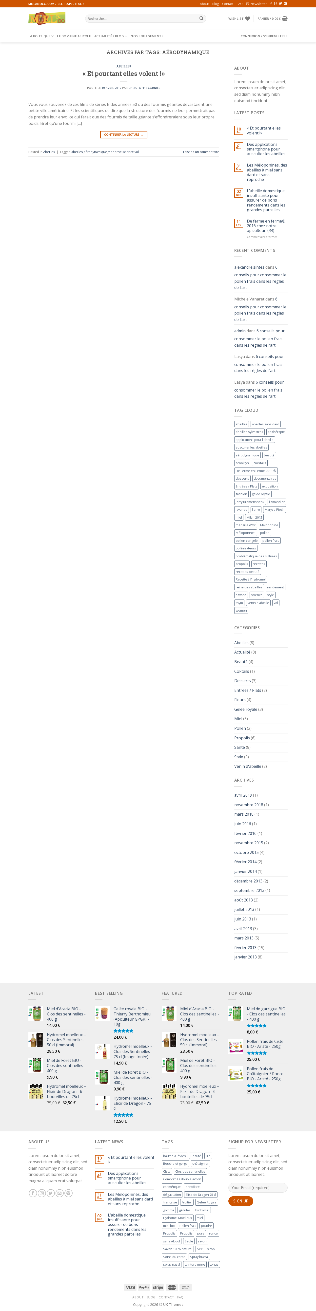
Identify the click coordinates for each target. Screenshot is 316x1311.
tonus (214, 1264)
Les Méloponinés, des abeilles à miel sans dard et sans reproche (267, 172)
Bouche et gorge (175, 1163)
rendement (275, 587)
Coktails (241, 671)
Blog (215, 3)
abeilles (77, 152)
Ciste (167, 1171)
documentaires (265, 478)
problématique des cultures (256, 556)
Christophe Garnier (144, 88)
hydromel (202, 1210)
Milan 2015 (254, 517)
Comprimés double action (182, 1179)
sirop (211, 1249)
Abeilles (124, 66)
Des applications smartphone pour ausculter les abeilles (266, 149)
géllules (185, 1210)
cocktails (260, 463)
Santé (239, 747)
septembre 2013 (249, 890)
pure (200, 1233)
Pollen (240, 728)
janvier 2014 (245, 871)
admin (240, 331)
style (270, 595)
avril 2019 (243, 795)
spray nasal (171, 1264)
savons (241, 595)
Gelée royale (245, 709)
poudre (206, 1225)
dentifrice (192, 1186)
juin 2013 (242, 919)
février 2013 (245, 947)
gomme (168, 1210)
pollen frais (270, 540)
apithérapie (276, 432)
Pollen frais (187, 1225)
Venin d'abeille (247, 766)
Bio (208, 1156)
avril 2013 (243, 928)
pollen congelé (247, 540)
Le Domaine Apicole (74, 36)
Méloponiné (269, 525)
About (204, 3)
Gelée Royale (207, 1202)
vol (137, 152)
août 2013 (243, 900)
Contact (227, 3)
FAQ (240, 3)
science (128, 152)
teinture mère (195, 1264)
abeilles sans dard (265, 424)
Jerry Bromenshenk (250, 502)
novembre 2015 (248, 842)
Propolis (242, 738)
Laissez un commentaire (201, 152)
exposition (270, 486)
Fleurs (240, 699)
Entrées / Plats (246, 486)
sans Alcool (171, 1241)
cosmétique (172, 1186)
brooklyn (242, 463)
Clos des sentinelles (190, 1171)
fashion (241, 494)
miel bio (169, 1225)
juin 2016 (242, 823)
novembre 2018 (248, 804)
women (241, 610)
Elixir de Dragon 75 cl (201, 1194)
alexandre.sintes (249, 267)
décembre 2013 (248, 881)
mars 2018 (244, 814)
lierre (256, 509)
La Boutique (39, 36)
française (170, 1202)
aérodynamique (95, 152)
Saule (189, 1241)
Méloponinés (246, 532)
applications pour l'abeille (255, 439)
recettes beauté (247, 571)
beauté (269, 455)
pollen (265, 532)
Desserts (242, 680)
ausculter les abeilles (251, 447)
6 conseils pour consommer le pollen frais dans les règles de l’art (260, 277)
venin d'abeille (258, 602)
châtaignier (200, 1163)
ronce (213, 1233)
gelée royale (261, 494)
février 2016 (245, 833)
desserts (242, 478)
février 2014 (245, 861)
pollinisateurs (246, 548)
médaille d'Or (246, 525)
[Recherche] (201, 19)
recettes (259, 564)
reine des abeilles (249, 587)
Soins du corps (174, 1257)
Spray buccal (199, 1257)
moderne (115, 152)
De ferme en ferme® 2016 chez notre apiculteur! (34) (266, 226)
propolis (242, 564)
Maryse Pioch (274, 509)
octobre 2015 (246, 852)
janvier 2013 (245, 957)
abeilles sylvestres (249, 432)
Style (238, 757)
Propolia (169, 1233)
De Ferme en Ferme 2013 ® (256, 470)
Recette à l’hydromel (251, 579)
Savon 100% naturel (177, 1249)
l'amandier (277, 502)
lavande (241, 509)
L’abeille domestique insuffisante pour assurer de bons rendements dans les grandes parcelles (266, 200)
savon (202, 1241)
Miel (238, 718)
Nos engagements (147, 36)
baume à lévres (174, 1156)
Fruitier (187, 1202)
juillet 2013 (244, 909)
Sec (199, 1249)
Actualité (242, 652)
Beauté (241, 661)
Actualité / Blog (109, 36)
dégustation (172, 1194)
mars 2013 (244, 938)
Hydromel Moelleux (177, 1218)
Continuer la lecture (123, 134)
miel (239, 517)
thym (239, 602)
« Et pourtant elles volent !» (123, 73)
